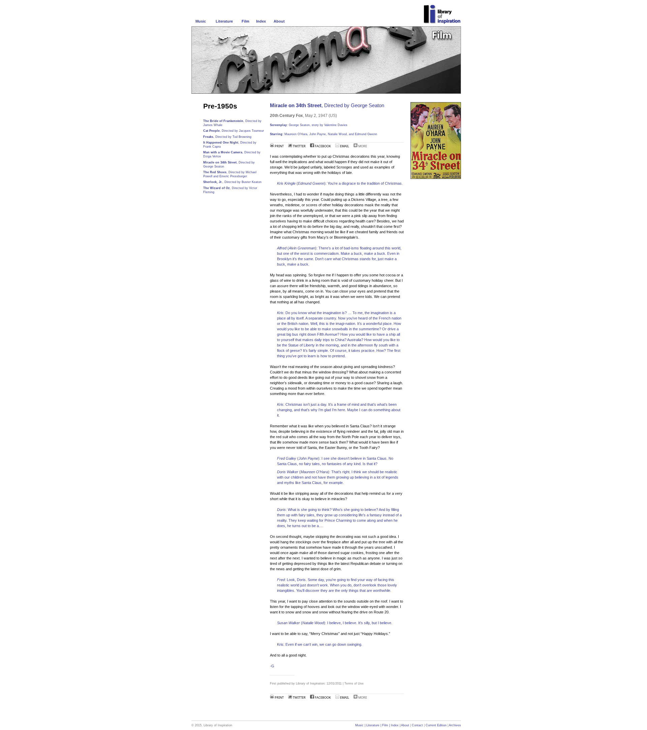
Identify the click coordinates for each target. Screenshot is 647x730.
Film (245, 21)
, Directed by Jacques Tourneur (233, 130)
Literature (224, 21)
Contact (418, 725)
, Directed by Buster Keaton (232, 182)
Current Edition (436, 725)
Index (261, 21)
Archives (455, 725)
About (279, 21)
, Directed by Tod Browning (227, 137)
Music (200, 21)
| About (404, 725)
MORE (362, 146)
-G (272, 666)
